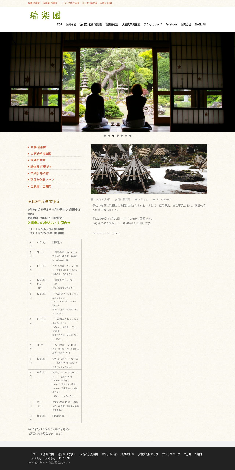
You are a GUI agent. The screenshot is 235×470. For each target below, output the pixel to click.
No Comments (164, 199)
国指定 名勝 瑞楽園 (91, 24)
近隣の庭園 (106, 3)
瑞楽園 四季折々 (51, 3)
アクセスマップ (153, 24)
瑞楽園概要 (112, 24)
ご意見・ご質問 (41, 186)
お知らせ (71, 24)
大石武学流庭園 (71, 3)
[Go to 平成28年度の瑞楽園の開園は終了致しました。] (149, 169)
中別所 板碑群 (89, 3)
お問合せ (186, 24)
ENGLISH (200, 24)
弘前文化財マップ (42, 180)
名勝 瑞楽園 (34, 3)
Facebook (171, 24)
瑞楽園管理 (124, 199)
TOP (59, 24)
